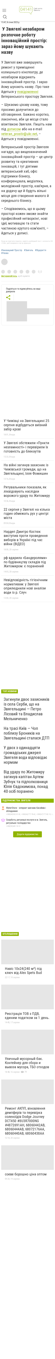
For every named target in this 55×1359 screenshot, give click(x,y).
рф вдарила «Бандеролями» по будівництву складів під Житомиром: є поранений (25, 562)
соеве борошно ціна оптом (26, 1174)
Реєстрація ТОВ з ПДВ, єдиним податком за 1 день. (27, 1016)
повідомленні (27, 92)
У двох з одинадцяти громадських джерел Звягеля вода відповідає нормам (25, 755)
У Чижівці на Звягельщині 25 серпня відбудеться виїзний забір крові (26, 425)
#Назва (4, 253)
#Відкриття (40, 250)
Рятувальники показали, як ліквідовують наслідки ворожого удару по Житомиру (27, 491)
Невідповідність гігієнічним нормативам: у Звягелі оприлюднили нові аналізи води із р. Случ (26, 586)
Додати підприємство (27, 834)
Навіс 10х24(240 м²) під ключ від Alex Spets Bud (23, 971)
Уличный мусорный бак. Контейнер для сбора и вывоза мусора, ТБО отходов (27, 1063)
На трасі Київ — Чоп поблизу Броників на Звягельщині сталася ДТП (26, 733)
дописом (14, 129)
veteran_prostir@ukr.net (19, 134)
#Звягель (28, 250)
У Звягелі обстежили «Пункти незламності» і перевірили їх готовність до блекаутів (26, 447)
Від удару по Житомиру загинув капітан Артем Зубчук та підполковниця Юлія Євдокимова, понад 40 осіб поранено (26, 781)
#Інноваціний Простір (11, 250)
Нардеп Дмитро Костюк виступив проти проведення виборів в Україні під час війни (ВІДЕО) (26, 538)
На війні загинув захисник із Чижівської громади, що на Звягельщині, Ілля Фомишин (26, 469)
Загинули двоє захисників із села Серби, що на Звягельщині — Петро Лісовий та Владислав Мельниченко (26, 709)
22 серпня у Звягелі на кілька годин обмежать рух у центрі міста (27, 513)
